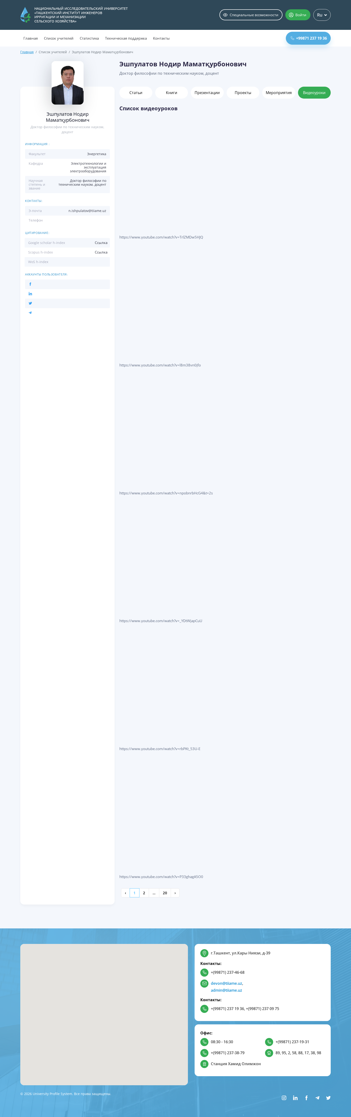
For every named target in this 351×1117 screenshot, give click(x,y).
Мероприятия (279, 92)
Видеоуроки (314, 92)
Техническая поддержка (126, 38)
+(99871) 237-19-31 (292, 1041)
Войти (300, 14)
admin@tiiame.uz (226, 990)
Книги (171, 92)
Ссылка (101, 242)
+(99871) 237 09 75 (262, 1008)
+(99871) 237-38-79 (228, 1052)
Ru (319, 15)
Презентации (207, 92)
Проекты (243, 92)
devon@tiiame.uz (226, 983)
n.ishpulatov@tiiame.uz (87, 210)
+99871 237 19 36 (311, 38)
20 (165, 892)
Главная (30, 38)
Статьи (135, 92)
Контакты (161, 38)
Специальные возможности (254, 14)
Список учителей (59, 38)
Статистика (89, 38)
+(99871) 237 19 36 (227, 1008)
